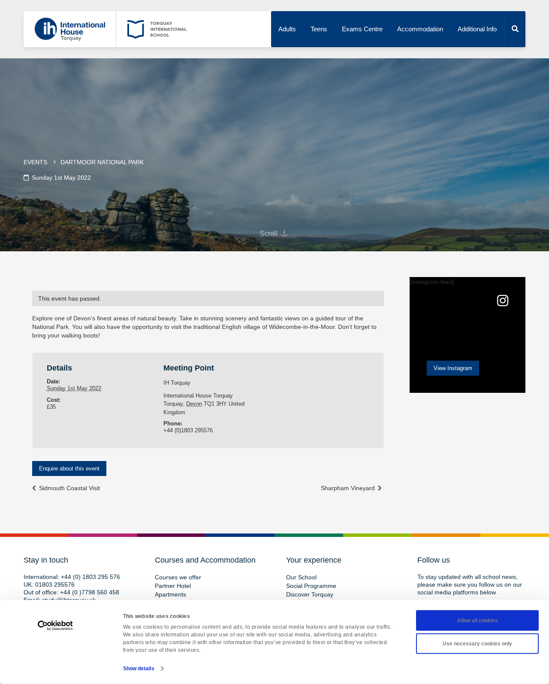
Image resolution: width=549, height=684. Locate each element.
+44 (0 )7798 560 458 (89, 592)
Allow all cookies (477, 621)
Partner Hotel (173, 585)
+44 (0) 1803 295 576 (90, 576)
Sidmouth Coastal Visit (68, 488)
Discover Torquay (309, 594)
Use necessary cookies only (477, 644)
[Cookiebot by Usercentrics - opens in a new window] (55, 626)
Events (35, 162)
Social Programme (311, 585)
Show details (138, 669)
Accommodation (420, 29)
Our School (301, 577)
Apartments (170, 594)
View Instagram (453, 368)
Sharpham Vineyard (349, 488)
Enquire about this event (69, 468)
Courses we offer (178, 577)
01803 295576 (55, 584)
